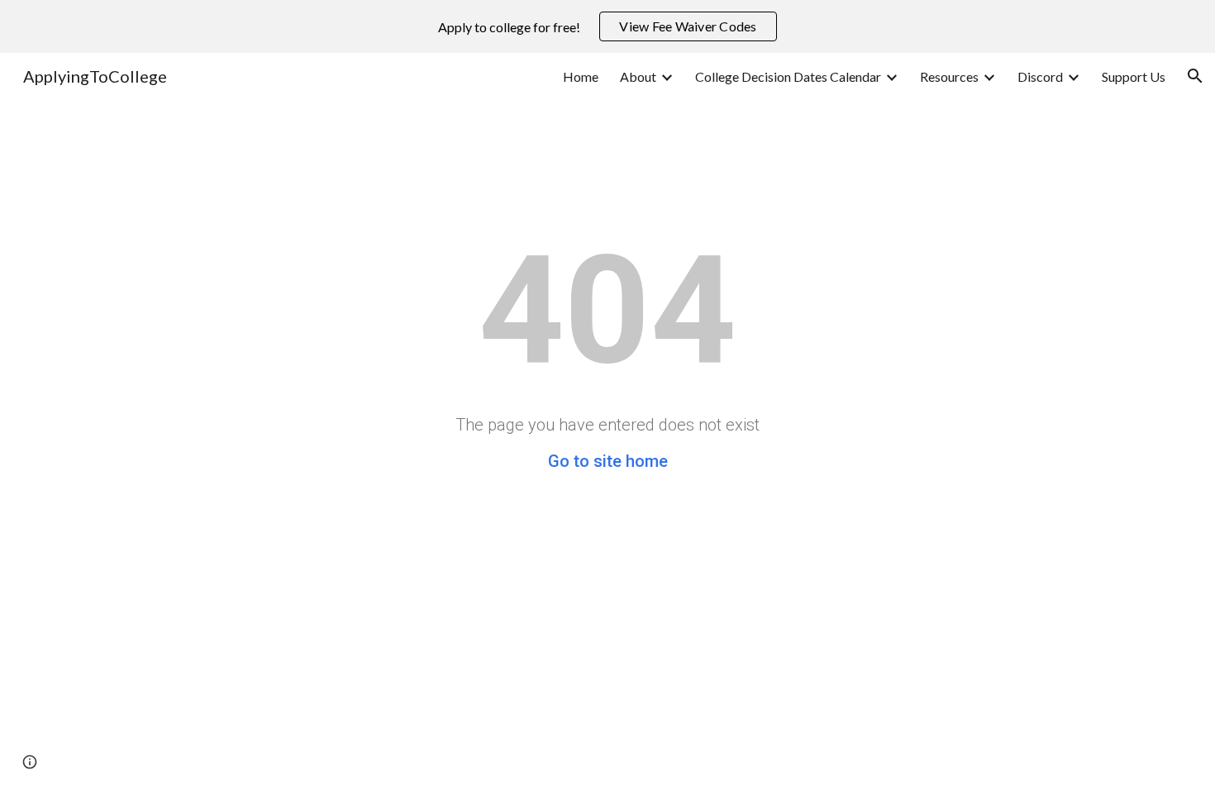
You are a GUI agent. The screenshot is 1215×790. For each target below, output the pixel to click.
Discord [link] (1040, 76)
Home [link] (580, 76)
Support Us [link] (1133, 76)
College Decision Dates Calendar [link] (788, 76)
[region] (607, 26)
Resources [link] (949, 76)
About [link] (638, 76)
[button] (1195, 76)
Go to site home (608, 461)
